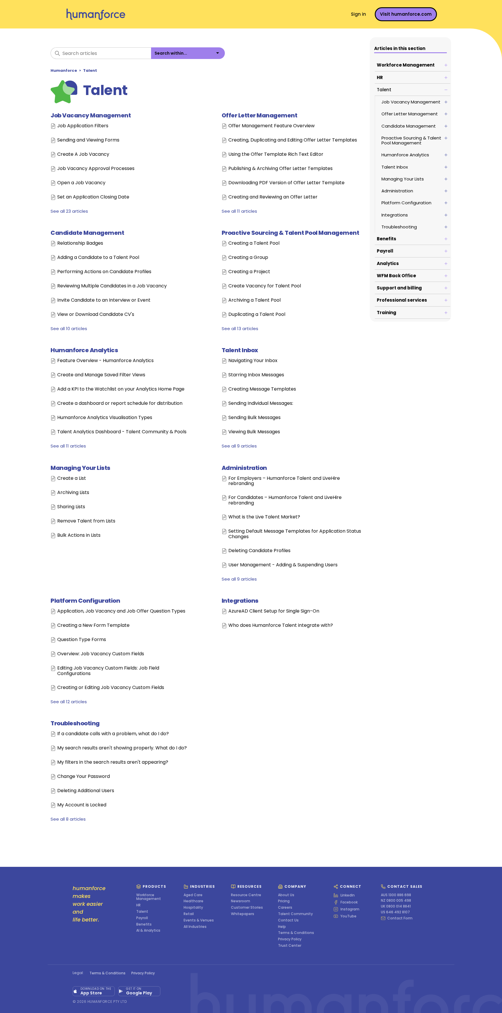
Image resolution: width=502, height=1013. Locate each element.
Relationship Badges (80, 243)
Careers (285, 907)
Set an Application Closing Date (93, 197)
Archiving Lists (73, 492)
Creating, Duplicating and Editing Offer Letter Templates (292, 140)
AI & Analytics (148, 930)
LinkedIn (347, 895)
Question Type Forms (81, 639)
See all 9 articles (239, 446)
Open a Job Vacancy (81, 183)
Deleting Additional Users (85, 791)
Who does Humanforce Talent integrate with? (280, 625)
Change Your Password (83, 776)
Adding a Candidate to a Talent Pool (98, 257)
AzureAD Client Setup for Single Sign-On (273, 611)
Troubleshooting (75, 723)
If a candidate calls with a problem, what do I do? (113, 734)
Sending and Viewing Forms (88, 140)
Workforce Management (148, 897)
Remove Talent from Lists (86, 521)
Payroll (142, 918)
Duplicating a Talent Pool (256, 314)
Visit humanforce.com (406, 14)
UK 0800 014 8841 (396, 906)
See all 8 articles (68, 819)
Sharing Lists (71, 507)
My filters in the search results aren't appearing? (112, 762)
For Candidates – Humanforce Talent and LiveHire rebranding (285, 500)
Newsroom (240, 901)
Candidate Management (87, 233)
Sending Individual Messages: (260, 403)
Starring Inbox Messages (256, 375)
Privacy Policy (290, 939)
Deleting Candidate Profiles (259, 551)
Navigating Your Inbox (252, 361)
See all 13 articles (240, 328)
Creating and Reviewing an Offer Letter (273, 197)
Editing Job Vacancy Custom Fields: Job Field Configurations (108, 670)
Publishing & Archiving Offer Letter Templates (280, 168)
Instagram (349, 909)
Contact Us (288, 920)
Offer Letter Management (259, 115)
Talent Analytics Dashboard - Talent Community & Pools (122, 432)
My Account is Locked (81, 805)
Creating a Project (249, 272)
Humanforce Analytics (84, 350)
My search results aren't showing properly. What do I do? (122, 748)
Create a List (71, 478)
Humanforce (64, 70)
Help (282, 927)
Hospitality (193, 907)
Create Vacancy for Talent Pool (264, 286)
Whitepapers (242, 914)
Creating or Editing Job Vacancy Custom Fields (110, 687)
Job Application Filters (82, 126)
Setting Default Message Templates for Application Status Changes (294, 534)
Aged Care (193, 895)
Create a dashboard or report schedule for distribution (119, 403)
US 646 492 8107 (395, 912)
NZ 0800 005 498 (396, 901)
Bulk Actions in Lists (79, 535)
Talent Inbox (240, 350)
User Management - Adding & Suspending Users (283, 565)
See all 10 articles (69, 328)
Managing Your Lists (80, 468)
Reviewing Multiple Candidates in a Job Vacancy (112, 286)
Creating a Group (248, 257)
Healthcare (193, 901)
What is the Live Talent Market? (264, 517)
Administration (244, 468)
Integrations (240, 601)
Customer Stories (247, 907)
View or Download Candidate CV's (95, 314)
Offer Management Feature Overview (271, 126)
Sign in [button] (358, 14)
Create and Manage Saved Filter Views (101, 375)
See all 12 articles (69, 702)
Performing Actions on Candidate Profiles (104, 272)
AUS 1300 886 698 (396, 895)
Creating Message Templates (262, 389)
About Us (286, 895)
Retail (189, 914)
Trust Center (289, 946)
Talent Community (295, 914)
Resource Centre (246, 895)
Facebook (349, 902)
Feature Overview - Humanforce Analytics (105, 361)
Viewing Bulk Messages (254, 432)
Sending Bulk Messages (254, 417)
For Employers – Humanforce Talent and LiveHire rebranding (284, 481)
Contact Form (400, 918)
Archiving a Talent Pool (254, 300)
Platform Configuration (85, 601)
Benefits (144, 924)
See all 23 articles (69, 211)
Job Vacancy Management (91, 115)
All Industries (195, 927)
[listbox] (188, 53)
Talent (90, 70)
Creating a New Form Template (93, 625)
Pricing (284, 901)
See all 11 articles (239, 211)
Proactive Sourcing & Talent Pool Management (290, 233)
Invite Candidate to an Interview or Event (103, 300)
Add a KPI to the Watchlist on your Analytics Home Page (120, 389)
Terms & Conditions (296, 933)
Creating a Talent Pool (253, 243)
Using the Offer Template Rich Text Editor (275, 154)
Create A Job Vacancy (83, 154)
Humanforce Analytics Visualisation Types (104, 417)
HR (138, 905)
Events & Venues (199, 920)
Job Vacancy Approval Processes (96, 168)
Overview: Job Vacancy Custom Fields (100, 654)
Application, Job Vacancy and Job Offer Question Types (121, 611)
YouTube (348, 916)
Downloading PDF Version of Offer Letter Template (286, 183)
